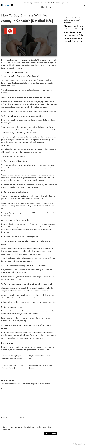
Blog (43, 7)
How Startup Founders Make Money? (16, 72)
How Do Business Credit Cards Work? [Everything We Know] (13, 366)
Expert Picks (45, 3)
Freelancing (28, 3)
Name (4, 418)
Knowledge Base (62, 3)
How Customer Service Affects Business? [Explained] (41, 366)
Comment (4, 389)
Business (36, 3)
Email (23, 418)
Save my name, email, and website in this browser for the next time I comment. (27, 428)
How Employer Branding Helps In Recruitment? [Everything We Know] (12, 357)
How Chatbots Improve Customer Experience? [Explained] (72, 20)
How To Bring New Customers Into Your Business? (21, 76)
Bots (52, 3)
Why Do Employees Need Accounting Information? (40, 357)
